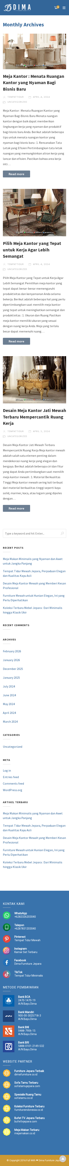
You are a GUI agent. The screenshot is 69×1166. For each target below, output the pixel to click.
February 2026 (12, 651)
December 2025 (13, 669)
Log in (7, 770)
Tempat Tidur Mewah (27, 940)
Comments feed (13, 783)
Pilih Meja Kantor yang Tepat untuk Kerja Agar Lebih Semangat (32, 249)
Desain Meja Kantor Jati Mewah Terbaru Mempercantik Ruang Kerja (34, 416)
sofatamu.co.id (23, 1097)
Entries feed (11, 777)
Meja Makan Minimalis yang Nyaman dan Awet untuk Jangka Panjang (33, 561)
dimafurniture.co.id (25, 1074)
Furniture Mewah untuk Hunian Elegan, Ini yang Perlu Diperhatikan (34, 598)
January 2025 (11, 677)
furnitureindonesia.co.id (28, 1109)
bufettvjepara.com (25, 1121)
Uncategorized (17, 101)
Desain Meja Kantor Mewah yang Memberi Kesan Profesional (34, 585)
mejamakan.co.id (24, 1133)
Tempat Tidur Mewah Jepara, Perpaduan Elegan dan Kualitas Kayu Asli (34, 573)
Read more (16, 174)
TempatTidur (15, 96)
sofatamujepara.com (27, 1086)
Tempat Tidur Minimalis (28, 975)
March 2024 (10, 721)
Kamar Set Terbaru (25, 952)
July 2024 (9, 686)
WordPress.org (12, 790)
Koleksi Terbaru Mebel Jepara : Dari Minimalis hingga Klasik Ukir (32, 610)
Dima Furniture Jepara (27, 963)
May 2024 (9, 704)
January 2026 (11, 660)
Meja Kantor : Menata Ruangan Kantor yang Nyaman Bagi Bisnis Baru (33, 82)
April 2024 (9, 713)
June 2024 (9, 695)
